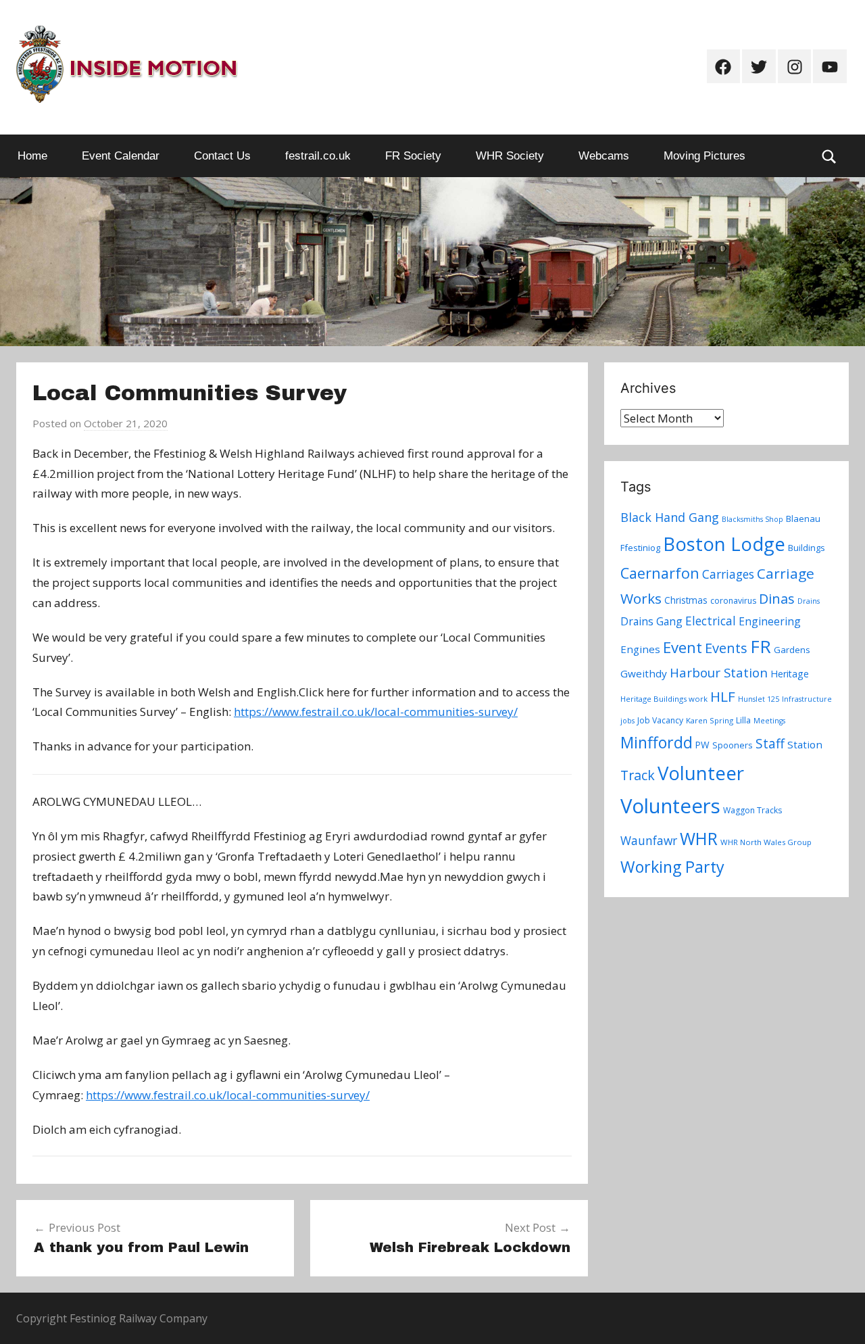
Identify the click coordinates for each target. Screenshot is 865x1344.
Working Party (672, 867)
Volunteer (701, 773)
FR (760, 646)
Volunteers (670, 805)
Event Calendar (120, 155)
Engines (640, 649)
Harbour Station (719, 672)
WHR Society (510, 155)
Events (726, 648)
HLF (722, 696)
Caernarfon (659, 573)
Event (682, 647)
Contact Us (222, 155)
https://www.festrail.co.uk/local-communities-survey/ (376, 711)
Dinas (777, 599)
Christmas (686, 600)
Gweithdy (643, 673)
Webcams (603, 155)
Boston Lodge (724, 543)
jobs (627, 720)
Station (804, 744)
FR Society (413, 155)
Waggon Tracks (752, 810)
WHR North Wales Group (766, 842)
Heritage (789, 673)
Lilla (743, 720)
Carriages (728, 574)
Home (32, 155)
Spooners (732, 745)
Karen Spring (709, 720)
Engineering (770, 621)
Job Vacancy (660, 720)
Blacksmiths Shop (752, 519)
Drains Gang (651, 621)
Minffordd (656, 742)
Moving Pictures (704, 155)
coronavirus (733, 600)
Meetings (769, 720)
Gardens (792, 650)
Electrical (710, 621)
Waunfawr (648, 840)
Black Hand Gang (669, 517)
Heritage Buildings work (664, 699)
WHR (699, 838)
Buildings (806, 548)
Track (637, 775)
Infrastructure (807, 699)
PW (702, 744)
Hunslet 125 (758, 699)
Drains (808, 601)
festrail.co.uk (318, 155)
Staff (770, 743)
